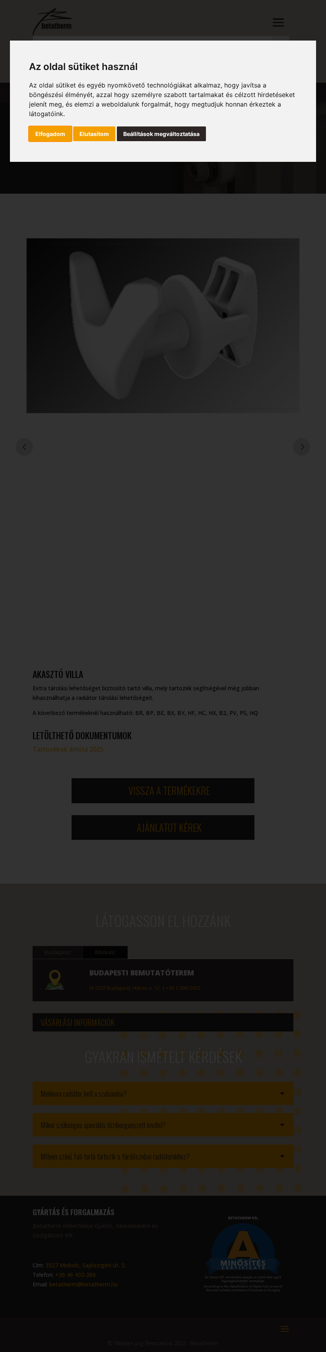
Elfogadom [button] (50, 133)
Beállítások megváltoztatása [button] (161, 133)
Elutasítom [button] (94, 133)
